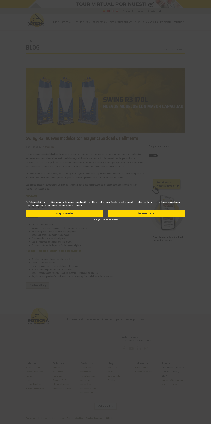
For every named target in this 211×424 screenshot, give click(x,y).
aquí (42, 205)
